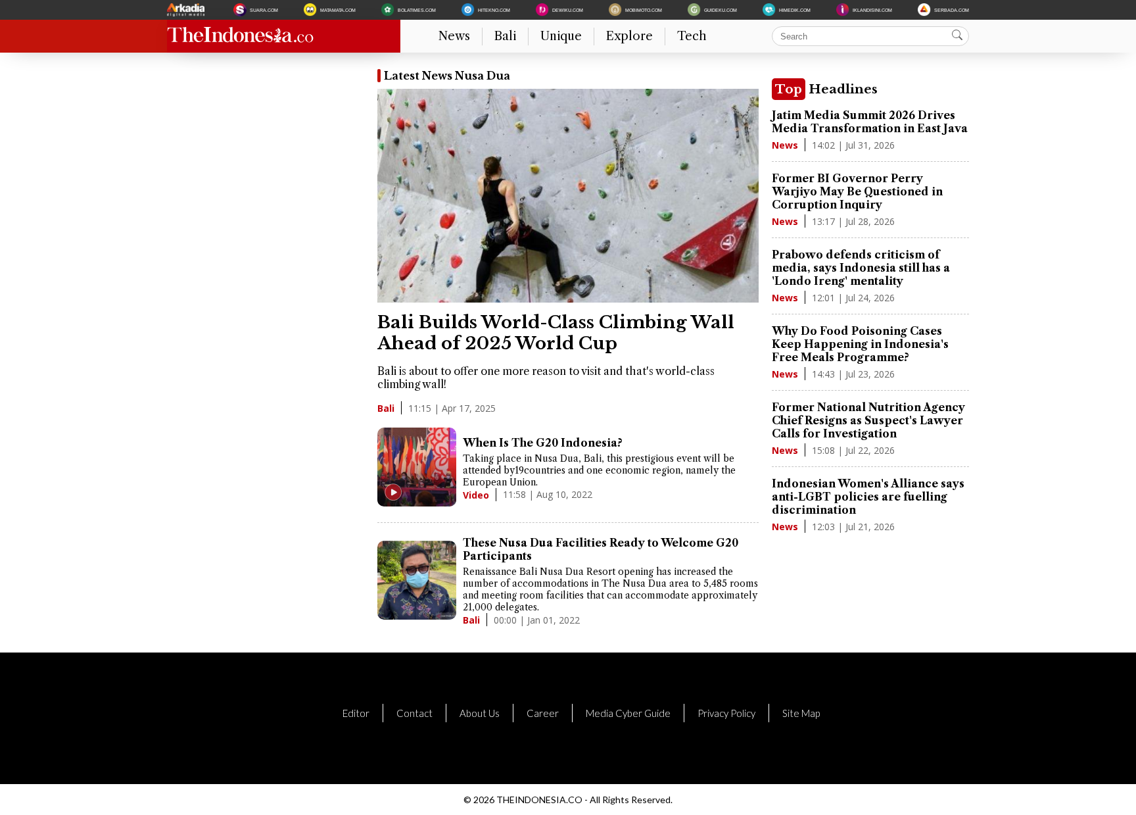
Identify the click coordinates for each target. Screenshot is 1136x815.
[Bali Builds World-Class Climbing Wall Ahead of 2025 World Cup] (568, 298)
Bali (505, 36)
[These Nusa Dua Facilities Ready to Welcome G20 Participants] (416, 581)
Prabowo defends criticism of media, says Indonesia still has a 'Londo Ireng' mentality (861, 267)
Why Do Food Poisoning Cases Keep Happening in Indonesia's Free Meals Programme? (860, 344)
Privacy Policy (726, 713)
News (454, 36)
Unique (561, 36)
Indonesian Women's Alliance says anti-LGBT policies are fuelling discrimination (868, 496)
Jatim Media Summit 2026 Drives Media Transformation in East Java (870, 122)
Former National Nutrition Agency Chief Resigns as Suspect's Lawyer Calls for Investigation (868, 420)
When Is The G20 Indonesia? (543, 442)
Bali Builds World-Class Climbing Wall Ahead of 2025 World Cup (555, 333)
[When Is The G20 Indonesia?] (416, 468)
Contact (414, 713)
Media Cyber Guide (628, 713)
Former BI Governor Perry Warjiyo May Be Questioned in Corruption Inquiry (857, 191)
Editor (356, 713)
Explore (629, 36)
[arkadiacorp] (187, 9)
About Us (480, 713)
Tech (692, 36)
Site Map (801, 713)
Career (543, 713)
